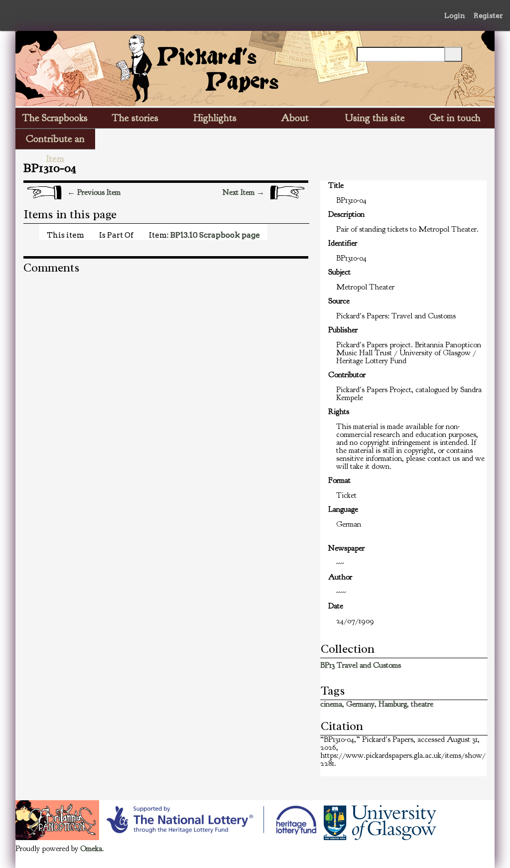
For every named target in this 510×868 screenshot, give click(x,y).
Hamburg (393, 704)
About (295, 118)
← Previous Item (94, 192)
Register (488, 15)
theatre (422, 704)
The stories (135, 118)
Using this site (375, 118)
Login (454, 15)
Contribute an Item (55, 141)
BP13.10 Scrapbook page (215, 235)
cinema (331, 704)
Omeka (91, 849)
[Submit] (453, 54)
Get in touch (455, 118)
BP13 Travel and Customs (360, 665)
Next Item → (243, 192)
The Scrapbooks (55, 118)
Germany (360, 704)
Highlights (215, 118)
